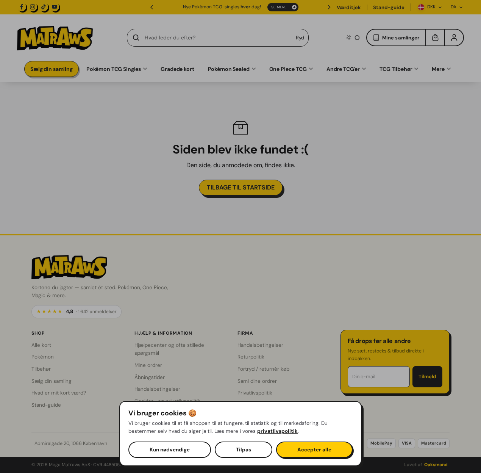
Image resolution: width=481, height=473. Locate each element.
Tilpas (243, 449)
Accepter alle (314, 449)
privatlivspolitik (277, 431)
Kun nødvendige (170, 449)
